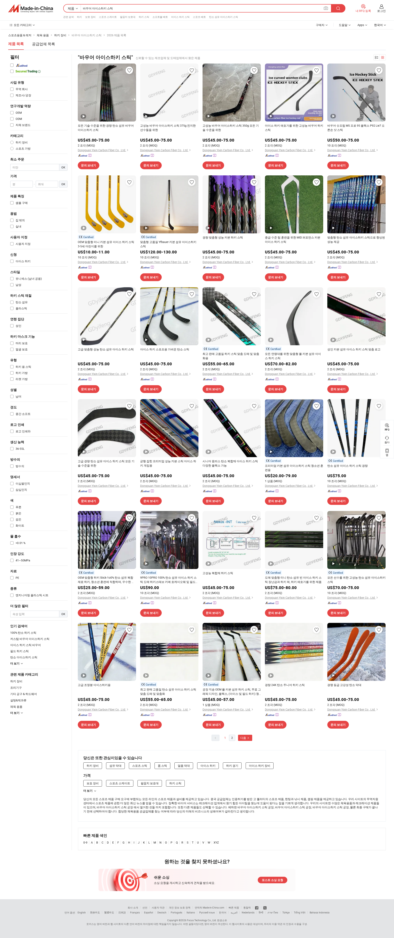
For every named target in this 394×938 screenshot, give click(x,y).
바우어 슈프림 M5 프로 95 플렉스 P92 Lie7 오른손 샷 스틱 (356, 128)
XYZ (216, 842)
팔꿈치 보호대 (127, 16)
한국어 (222, 912)
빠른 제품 (234, 907)
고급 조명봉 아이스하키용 (94, 685)
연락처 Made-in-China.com (209, 907)
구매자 (320, 25)
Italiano (191, 912)
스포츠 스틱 (139, 766)
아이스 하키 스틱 (180, 16)
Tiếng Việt (299, 912)
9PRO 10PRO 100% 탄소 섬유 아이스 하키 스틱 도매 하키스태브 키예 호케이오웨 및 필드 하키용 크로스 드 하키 (168, 580)
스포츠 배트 (199, 16)
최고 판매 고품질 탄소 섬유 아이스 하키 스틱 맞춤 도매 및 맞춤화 (168, 691)
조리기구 (16, 687)
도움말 (343, 25)
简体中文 (95, 912)
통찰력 (247, 907)
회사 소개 (133, 907)
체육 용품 (16, 707)
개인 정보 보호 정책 (179, 907)
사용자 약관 (158, 907)
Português (176, 912)
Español (148, 912)
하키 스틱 (144, 16)
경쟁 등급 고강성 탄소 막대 (344, 685)
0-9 (85, 842)
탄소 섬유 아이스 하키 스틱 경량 (347, 466)
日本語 (122, 912)
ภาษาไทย (273, 912)
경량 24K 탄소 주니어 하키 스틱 (285, 685)
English (82, 912)
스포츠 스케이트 (108, 16)
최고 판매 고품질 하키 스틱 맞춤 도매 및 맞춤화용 (231, 356)
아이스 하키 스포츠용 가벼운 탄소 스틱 (164, 349)
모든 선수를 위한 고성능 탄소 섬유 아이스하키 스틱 (356, 580)
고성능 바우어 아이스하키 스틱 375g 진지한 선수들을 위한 (168, 128)
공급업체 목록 (43, 43)
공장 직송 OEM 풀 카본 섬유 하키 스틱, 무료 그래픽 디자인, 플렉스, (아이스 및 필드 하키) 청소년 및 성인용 (232, 691)
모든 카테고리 (23, 25)
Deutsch (161, 912)
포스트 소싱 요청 (272, 880)
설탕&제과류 (18, 700)
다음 (243, 738)
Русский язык (207, 912)
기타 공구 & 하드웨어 (23, 694)
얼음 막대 (184, 766)
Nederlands (248, 912)
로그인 (381, 11)
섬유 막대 (115, 766)
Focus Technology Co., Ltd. (201, 920)
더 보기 (88, 790)
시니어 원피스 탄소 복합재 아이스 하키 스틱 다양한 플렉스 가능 (230, 463)
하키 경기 (232, 766)
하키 (79, 16)
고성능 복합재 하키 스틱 (218, 573)
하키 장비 (16, 681)
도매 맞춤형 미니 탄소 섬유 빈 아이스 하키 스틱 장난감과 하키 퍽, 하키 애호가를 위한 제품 (293, 580)
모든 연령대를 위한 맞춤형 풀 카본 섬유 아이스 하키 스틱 (293, 356)
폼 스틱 (162, 766)
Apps (360, 25)
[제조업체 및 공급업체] (30, 8)
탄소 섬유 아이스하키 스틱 (223, 16)
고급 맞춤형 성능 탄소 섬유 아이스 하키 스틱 (106, 349)
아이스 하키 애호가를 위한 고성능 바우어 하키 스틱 (294, 128)
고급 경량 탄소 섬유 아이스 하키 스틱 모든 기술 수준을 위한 (106, 463)
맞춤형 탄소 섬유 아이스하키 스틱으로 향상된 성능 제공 (356, 239)
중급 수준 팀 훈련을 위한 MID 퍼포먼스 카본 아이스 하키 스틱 (292, 239)
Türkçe (286, 912)
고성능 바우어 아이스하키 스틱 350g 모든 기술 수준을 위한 (231, 128)
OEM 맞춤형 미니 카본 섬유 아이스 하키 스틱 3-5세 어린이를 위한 (106, 244)
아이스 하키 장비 (259, 766)
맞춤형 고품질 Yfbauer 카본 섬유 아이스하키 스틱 (168, 244)
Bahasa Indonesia (320, 912)
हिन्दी (261, 912)
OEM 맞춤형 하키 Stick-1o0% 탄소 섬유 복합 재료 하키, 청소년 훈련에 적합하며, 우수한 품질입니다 (106, 580)
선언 (144, 907)
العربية (234, 912)
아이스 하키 (207, 766)
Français (135, 912)
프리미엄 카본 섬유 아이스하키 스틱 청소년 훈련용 (294, 468)
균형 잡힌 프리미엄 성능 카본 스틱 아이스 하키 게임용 (168, 463)
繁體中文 (109, 912)
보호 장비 (90, 16)
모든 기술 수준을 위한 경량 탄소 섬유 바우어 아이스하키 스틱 (106, 128)
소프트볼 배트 (160, 16)
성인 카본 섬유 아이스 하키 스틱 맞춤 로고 (353, 349)
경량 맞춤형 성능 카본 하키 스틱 (223, 237)
